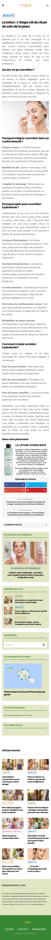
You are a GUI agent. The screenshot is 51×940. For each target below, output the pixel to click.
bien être (5, 896)
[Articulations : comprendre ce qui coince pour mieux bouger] (8, 599)
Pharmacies (39, 929)
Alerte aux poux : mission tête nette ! (10, 837)
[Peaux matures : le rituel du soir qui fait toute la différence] (8, 610)
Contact (23, 929)
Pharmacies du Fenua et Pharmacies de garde (24, 693)
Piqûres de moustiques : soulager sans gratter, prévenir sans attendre (38, 810)
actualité (5, 894)
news (35, 899)
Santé (19, 596)
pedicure (12, 902)
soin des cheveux (8, 904)
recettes (39, 902)
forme (32, 896)
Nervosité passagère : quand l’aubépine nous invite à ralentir (28, 623)
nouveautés (41, 899)
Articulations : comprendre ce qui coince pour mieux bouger (29, 601)
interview (45, 896)
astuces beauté (14, 894)
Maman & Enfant (12, 831)
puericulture (31, 902)
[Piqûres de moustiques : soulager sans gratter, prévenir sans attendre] (38, 795)
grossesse (38, 896)
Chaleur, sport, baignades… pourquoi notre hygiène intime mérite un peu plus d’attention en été (25, 575)
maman (5, 899)
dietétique (21, 896)
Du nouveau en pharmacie (25, 568)
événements (40, 904)
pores (17, 902)
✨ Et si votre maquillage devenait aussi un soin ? (37, 869)
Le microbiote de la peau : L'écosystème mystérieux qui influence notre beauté (25, 513)
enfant (27, 896)
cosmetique (13, 896)
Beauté (8, 16)
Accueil (9, 929)
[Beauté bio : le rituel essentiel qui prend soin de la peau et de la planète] (38, 823)
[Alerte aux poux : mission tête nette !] (13, 823)
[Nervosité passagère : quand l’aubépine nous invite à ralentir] (8, 621)
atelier (22, 894)
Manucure (12, 899)
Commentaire (13, 524)
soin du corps (19, 904)
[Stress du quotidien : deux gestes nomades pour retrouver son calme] (13, 854)
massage (19, 899)
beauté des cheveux (38, 894)
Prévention (23, 902)
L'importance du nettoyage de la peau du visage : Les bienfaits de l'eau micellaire (25, 503)
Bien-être (21, 618)
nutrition (5, 902)
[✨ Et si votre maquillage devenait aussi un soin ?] (38, 854)
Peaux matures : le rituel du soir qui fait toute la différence (31, 612)
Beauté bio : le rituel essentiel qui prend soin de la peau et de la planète (38, 839)
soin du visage (30, 904)
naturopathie (28, 899)
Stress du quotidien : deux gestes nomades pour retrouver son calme (12, 870)
